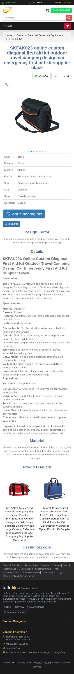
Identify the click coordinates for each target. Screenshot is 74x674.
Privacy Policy (31, 565)
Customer (45, 565)
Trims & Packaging (30, 572)
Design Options (27, 576)
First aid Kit (15, 38)
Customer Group (43, 569)
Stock (20, 35)
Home (8, 35)
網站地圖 (37, 667)
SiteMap (57, 565)
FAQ (56, 569)
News (66, 565)
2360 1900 (36, 2)
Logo (60, 572)
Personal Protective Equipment (45, 35)
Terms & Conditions (12, 565)
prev (56, 76)
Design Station (10, 576)
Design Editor (11, 224)
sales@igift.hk (13, 648)
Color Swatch (10, 569)
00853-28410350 (22, 639)
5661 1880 (10, 2)
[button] (28, 151)
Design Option (26, 569)
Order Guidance (11, 572)
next (66, 76)
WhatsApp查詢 (63, 10)
